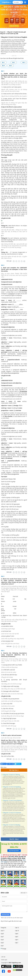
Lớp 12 (17, 927)
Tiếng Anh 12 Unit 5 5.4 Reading (11, 825)
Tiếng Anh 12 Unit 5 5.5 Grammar (12, 812)
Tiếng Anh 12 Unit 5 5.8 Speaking (12, 787)
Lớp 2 (16, 942)
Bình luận (11, 763)
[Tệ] (16, 261)
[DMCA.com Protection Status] (17, 971)
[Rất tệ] (14, 261)
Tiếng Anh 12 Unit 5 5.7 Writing (11, 774)
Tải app (4, 948)
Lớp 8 (16, 933)
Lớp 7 (2, 936)
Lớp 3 (2, 942)
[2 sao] (10, 767)
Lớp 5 (2, 939)
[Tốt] (22, 261)
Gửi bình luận (5, 914)
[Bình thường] (19, 261)
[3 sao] (11, 767)
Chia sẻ (4, 763)
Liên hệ (3, 957)
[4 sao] (13, 767)
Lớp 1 (2, 945)
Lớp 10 (17, 930)
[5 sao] (15, 767)
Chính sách (4, 959)
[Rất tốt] (24, 261)
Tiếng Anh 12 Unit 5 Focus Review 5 (12, 800)
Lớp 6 (16, 936)
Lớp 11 (3, 930)
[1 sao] (8, 767)
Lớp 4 (16, 939)
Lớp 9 (2, 933)
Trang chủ (3, 927)
